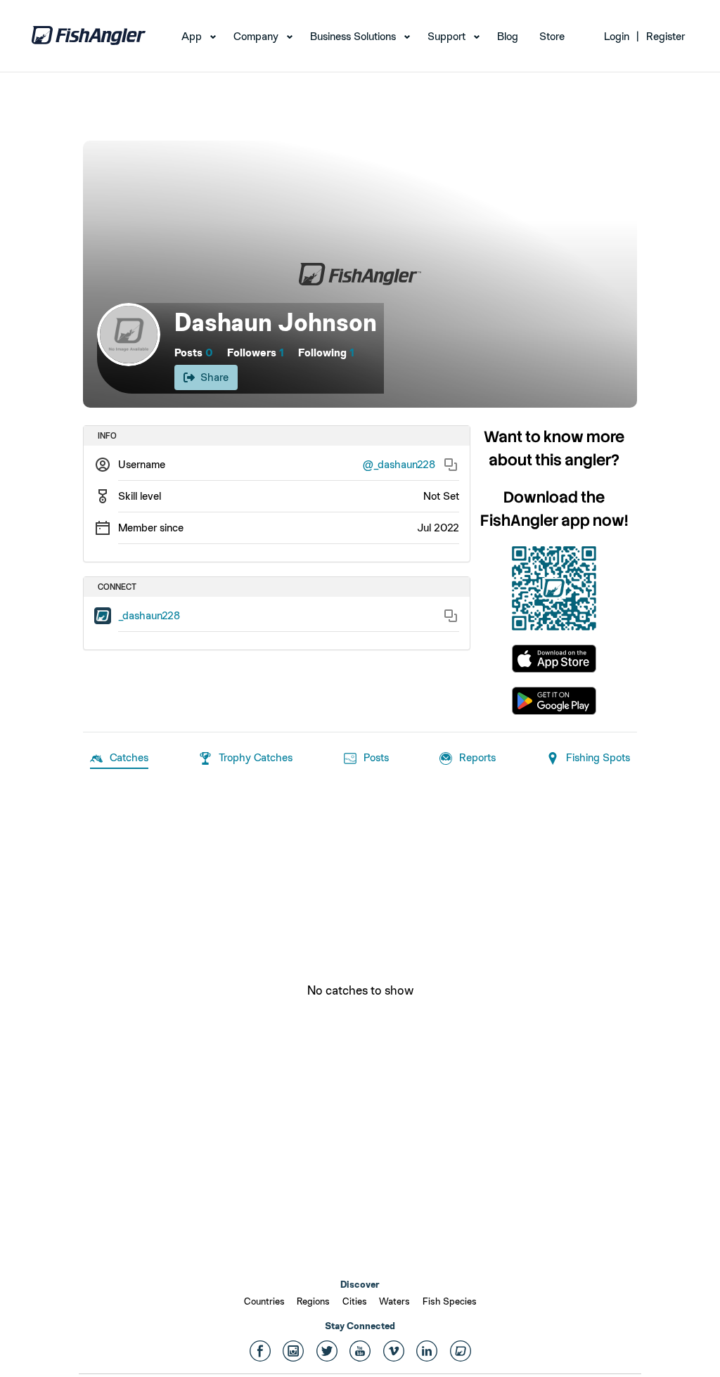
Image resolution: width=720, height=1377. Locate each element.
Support (446, 36)
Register (665, 36)
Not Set (441, 496)
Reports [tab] (477, 757)
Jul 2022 (438, 527)
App (191, 36)
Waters (394, 1301)
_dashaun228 (149, 615)
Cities (354, 1301)
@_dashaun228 (399, 464)
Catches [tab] (129, 757)
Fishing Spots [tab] (598, 757)
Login (616, 36)
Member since (151, 527)
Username (141, 464)
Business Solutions (353, 36)
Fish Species (450, 1301)
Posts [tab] (376, 757)
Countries (264, 1301)
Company (255, 36)
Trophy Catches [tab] (255, 757)
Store (552, 36)
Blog (507, 36)
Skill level (139, 496)
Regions (313, 1301)
